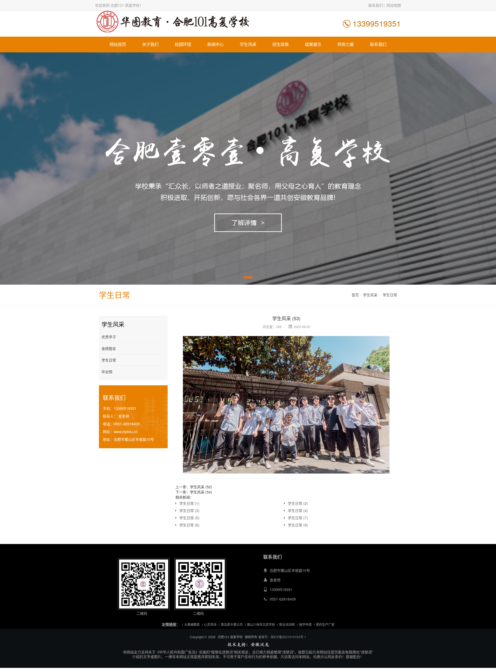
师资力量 (345, 44)
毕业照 (107, 371)
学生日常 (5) (189, 517)
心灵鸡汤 (210, 624)
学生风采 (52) (201, 486)
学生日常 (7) (298, 517)
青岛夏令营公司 (232, 624)
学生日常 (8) (189, 524)
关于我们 (150, 44)
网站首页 (118, 44)
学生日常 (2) (298, 503)
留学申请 (305, 624)
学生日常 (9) (298, 524)
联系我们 (375, 5)
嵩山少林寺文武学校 (261, 624)
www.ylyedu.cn (126, 431)
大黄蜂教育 (192, 624)
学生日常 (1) (189, 503)
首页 (355, 294)
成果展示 (313, 44)
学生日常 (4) (298, 510)
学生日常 (390, 294)
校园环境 (183, 44)
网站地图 (393, 5)
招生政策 (280, 44)
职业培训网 (287, 624)
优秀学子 (109, 336)
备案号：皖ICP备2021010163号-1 (282, 637)
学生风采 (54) (201, 491)
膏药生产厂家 (325, 624)
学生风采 (248, 44)
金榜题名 (109, 348)
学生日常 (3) (189, 510)
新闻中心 (215, 44)
